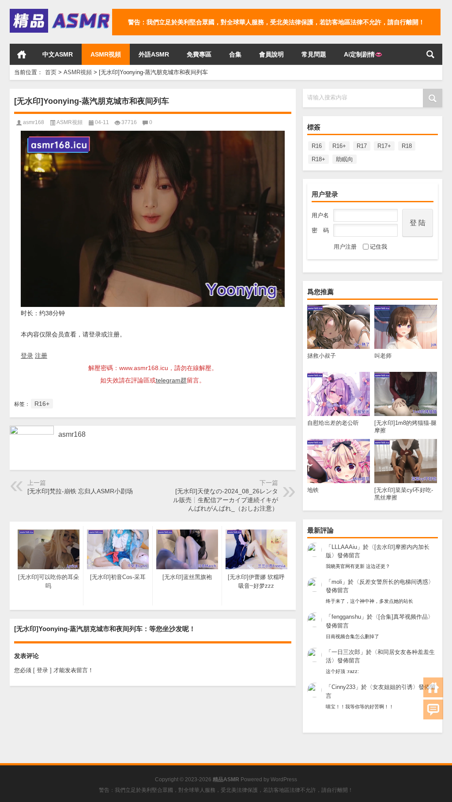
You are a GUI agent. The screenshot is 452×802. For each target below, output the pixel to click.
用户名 (320, 215)
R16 (317, 146)
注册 (41, 355)
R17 (362, 146)
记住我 (378, 246)
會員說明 (271, 54)
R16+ (339, 146)
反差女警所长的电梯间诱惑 (393, 582)
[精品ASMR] (61, 11)
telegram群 (171, 380)
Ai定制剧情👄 (363, 54)
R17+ (384, 146)
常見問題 (313, 54)
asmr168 (33, 122)
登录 (27, 355)
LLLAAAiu (344, 547)
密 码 (320, 230)
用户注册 (345, 246)
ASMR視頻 (105, 54)
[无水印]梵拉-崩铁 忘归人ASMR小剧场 (80, 491)
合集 (235, 54)
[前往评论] (433, 709)
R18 (407, 146)
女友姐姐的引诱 (393, 687)
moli (336, 582)
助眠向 (344, 159)
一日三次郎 (345, 652)
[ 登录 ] (42, 670)
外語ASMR (154, 54)
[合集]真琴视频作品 (403, 616)
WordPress (284, 779)
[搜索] (430, 54)
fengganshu (346, 616)
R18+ (318, 159)
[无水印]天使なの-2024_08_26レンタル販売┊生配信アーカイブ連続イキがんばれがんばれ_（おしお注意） (225, 500)
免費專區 (199, 54)
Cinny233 (343, 687)
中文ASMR (57, 54)
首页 (22, 54)
